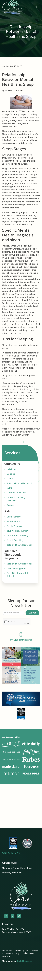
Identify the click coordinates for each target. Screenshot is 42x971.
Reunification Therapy (17, 530)
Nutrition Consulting (16, 492)
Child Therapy (13, 516)
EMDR (9, 488)
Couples (11, 473)
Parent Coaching (15, 540)
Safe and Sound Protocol (19, 483)
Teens (10, 478)
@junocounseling (21, 639)
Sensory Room (14, 521)
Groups (10, 505)
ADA (23, 953)
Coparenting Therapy (17, 535)
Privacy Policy (12, 953)
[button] (36, 7)
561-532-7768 (12, 853)
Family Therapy (14, 526)
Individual (11, 469)
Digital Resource (24, 961)
